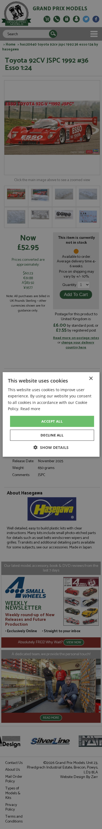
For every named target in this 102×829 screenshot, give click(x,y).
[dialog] (51, 414)
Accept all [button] (52, 421)
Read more (30, 408)
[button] (51, 447)
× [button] (91, 379)
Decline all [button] (52, 435)
